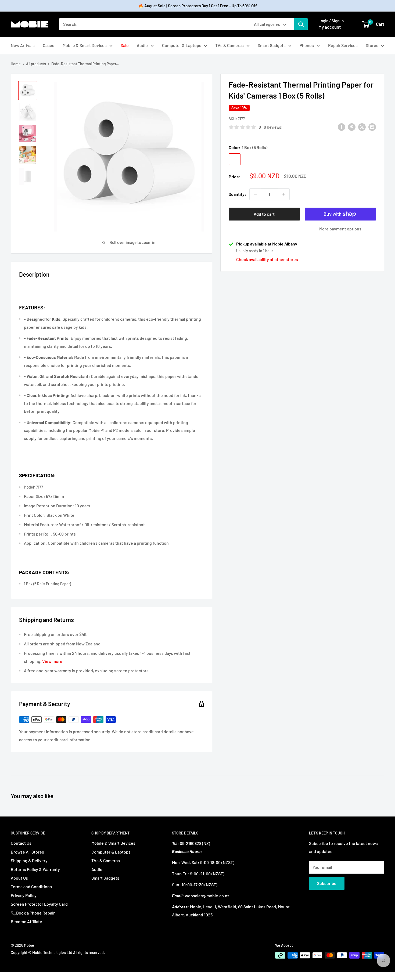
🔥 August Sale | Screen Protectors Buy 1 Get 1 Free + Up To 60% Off (197, 5)
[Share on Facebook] (341, 126)
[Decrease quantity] (255, 194)
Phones (307, 45)
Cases (48, 45)
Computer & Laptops (181, 45)
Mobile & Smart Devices (85, 45)
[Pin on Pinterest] (352, 126)
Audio (142, 45)
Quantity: (237, 194)
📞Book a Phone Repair (33, 912)
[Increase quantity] (283, 194)
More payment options (340, 228)
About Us (19, 877)
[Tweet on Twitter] (362, 126)
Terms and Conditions (31, 886)
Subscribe (326, 883)
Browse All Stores (27, 851)
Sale (125, 45)
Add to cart (264, 213)
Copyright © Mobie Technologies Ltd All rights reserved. (58, 952)
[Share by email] (372, 126)
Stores (372, 45)
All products (36, 64)
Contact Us (21, 842)
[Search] (301, 24)
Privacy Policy (24, 895)
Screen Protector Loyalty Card (39, 903)
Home (16, 64)
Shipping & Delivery (29, 860)
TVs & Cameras (229, 45)
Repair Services (343, 45)
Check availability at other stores (267, 259)
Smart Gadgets (272, 45)
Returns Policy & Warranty (35, 869)
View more (52, 661)
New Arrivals (23, 45)
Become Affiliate (26, 921)
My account (329, 27)
